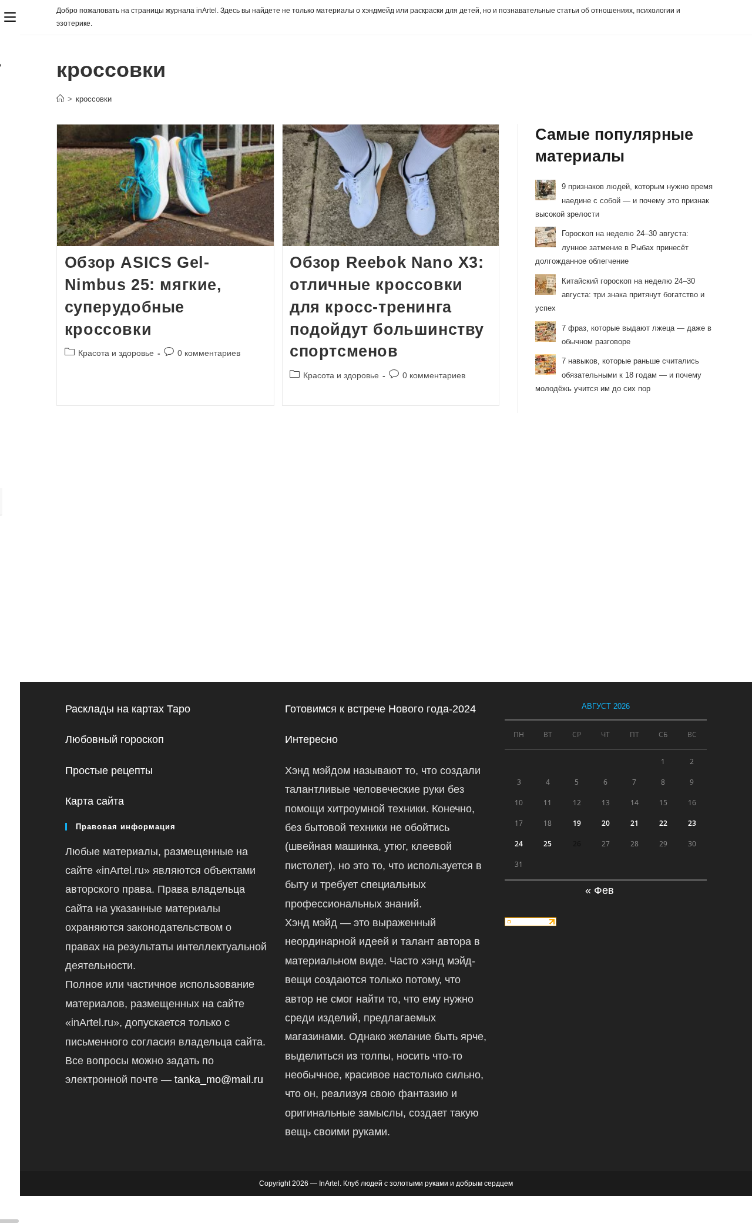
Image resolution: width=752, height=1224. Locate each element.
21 (634, 823)
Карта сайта (94, 801)
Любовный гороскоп (114, 739)
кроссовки (94, 99)
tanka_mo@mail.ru (218, 1079)
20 (606, 823)
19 (577, 823)
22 (663, 823)
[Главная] (60, 99)
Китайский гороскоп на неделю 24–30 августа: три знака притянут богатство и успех (619, 295)
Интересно (311, 739)
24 (519, 844)
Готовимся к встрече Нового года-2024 (380, 709)
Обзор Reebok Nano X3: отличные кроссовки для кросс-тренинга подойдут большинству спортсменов (387, 307)
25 (547, 844)
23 (692, 823)
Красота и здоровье (116, 353)
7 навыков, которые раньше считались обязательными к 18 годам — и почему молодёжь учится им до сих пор (618, 375)
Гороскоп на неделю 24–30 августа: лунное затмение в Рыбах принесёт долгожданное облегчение (612, 247)
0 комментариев (208, 353)
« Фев (599, 890)
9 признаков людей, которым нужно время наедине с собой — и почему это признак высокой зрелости (624, 200)
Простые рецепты (109, 770)
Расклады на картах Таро (127, 709)
